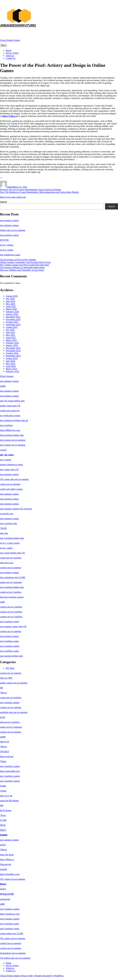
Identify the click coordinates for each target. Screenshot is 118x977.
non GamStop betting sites (12, 538)
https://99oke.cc (7, 859)
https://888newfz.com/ (10, 430)
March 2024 (11, 369)
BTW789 (4, 240)
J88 (1, 805)
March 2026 (11, 309)
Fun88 (3, 786)
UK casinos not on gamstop (12, 879)
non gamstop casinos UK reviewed (16, 508)
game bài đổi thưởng (9, 800)
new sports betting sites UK (12, 553)
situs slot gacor (6, 562)
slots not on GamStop (10, 722)
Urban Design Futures (10, 40)
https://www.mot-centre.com (13, 197)
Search (3, 202)
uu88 (2, 602)
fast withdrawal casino (10, 255)
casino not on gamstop (10, 484)
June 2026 (10, 301)
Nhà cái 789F (6, 678)
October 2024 (12, 353)
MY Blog (10, 668)
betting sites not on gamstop (12, 230)
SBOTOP (4, 742)
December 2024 (13, 348)
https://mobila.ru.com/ (10, 914)
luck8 (2, 717)
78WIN (3, 528)
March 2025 (11, 340)
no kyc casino (6, 548)
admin (10, 187)
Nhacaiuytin (5, 864)
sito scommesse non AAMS (12, 577)
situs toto (4, 533)
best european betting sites (12, 435)
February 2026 (12, 311)
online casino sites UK (10, 405)
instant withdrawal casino (11, 464)
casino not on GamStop (10, 558)
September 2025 (13, 324)
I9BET (3, 830)
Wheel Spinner (7, 376)
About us (10, 55)
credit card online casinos (11, 489)
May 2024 (10, 363)
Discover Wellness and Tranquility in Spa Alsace (22, 270)
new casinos (5, 459)
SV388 (3, 820)
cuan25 (3, 450)
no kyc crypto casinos (10, 543)
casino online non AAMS (11, 933)
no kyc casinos (6, 245)
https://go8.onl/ (7, 756)
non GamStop (6, 425)
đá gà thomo (5, 810)
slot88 (2, 386)
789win (3, 692)
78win (3, 815)
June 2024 (10, 361)
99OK (3, 825)
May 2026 (10, 304)
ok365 (3, 845)
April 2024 (11, 366)
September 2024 (13, 356)
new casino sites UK (9, 469)
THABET (4, 751)
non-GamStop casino (9, 928)
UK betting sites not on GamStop (15, 958)
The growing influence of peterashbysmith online (22, 267)
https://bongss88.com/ (10, 771)
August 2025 (12, 327)
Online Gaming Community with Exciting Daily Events (25, 262)
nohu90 (3, 869)
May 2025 (10, 335)
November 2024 (13, 350)
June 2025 (10, 332)
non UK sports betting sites (12, 401)
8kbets (3, 884)
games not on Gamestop (11, 582)
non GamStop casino (9, 621)
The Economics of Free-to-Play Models (18, 259)
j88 (1, 688)
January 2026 (12, 314)
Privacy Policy (12, 53)
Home (8, 50)
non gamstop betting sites (11, 656)
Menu (3, 45)
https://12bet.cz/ (10, 116)
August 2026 (12, 296)
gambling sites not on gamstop (13, 712)
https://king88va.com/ (10, 874)
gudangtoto (5, 899)
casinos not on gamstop (10, 567)
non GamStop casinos (10, 766)
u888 (2, 904)
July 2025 (10, 330)
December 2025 (13, 317)
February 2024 (12, 371)
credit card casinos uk (10, 410)
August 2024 (12, 358)
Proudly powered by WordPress (49, 975)
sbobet (3, 889)
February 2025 (12, 343)
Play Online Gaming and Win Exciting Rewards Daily (24, 265)
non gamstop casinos (9, 220)
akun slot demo (7, 854)
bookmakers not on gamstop (13, 953)
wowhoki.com (6, 513)
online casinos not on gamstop (13, 683)
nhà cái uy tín (6, 795)
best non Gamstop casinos (12, 597)
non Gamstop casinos (9, 646)
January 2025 (12, 345)
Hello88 (3, 835)
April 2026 (11, 306)
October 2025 (12, 322)
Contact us (10, 58)
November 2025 (13, 319)
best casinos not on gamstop (12, 440)
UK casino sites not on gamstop (14, 479)
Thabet (3, 791)
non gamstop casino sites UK (13, 626)
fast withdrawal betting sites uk (14, 420)
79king (3, 761)
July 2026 (10, 298)
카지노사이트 (7, 894)
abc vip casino (7, 455)
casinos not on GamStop (11, 607)
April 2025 (11, 337)
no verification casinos (10, 415)
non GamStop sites (8, 523)
